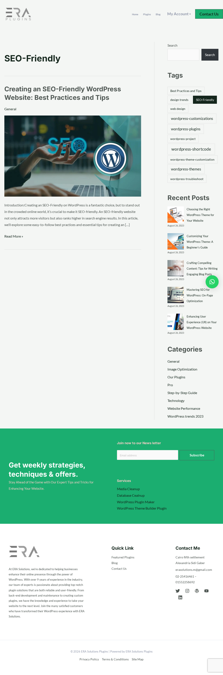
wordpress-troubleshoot (186, 179)
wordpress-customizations (192, 118)
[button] (209, 14)
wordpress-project (183, 139)
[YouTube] (206, 591)
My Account (179, 13)
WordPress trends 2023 (185, 416)
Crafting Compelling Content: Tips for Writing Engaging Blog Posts (202, 268)
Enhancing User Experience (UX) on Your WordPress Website (202, 322)
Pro (170, 385)
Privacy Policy (89, 659)
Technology (175, 400)
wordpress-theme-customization (192, 159)
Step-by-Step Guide (182, 393)
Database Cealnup (131, 495)
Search (172, 45)
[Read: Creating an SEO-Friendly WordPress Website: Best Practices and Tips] (72, 155)
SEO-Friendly (205, 100)
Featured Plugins (123, 557)
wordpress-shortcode (191, 148)
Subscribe (197, 455)
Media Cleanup (128, 489)
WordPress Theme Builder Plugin (142, 508)
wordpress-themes (186, 169)
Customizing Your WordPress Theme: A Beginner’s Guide (200, 241)
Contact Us (119, 568)
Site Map (138, 659)
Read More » (13, 235)
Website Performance (183, 408)
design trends (179, 100)
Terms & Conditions (115, 659)
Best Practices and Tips (185, 91)
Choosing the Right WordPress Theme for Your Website (200, 214)
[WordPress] (197, 591)
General (10, 109)
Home (135, 14)
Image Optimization (182, 369)
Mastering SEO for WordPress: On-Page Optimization (200, 295)
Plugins (147, 14)
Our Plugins (176, 377)
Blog (158, 14)
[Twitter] (178, 591)
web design (177, 109)
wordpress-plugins (185, 129)
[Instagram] (187, 591)
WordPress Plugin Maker (136, 502)
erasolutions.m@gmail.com (194, 569)
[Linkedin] (180, 597)
